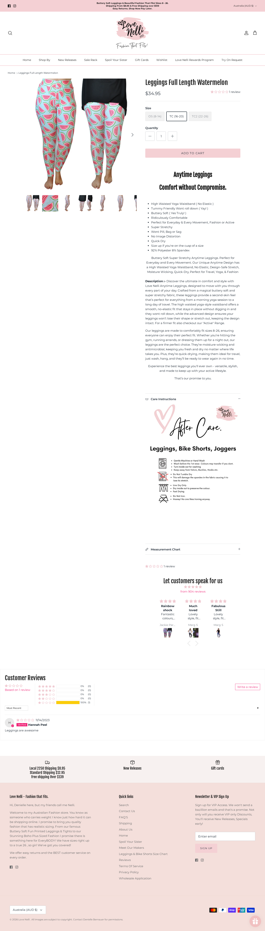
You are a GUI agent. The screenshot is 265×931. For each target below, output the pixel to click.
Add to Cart (192, 153)
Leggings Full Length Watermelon (38, 72)
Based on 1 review (17, 690)
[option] (81, 135)
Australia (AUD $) (244, 5)
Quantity (151, 128)
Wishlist (161, 60)
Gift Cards (142, 60)
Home (27, 60)
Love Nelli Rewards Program (194, 60)
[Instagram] (14, 5)
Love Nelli (24, 919)
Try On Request (232, 60)
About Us (125, 829)
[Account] (245, 33)
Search (124, 805)
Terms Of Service (131, 866)
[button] (220, 92)
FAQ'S (123, 817)
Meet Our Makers (131, 848)
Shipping (125, 823)
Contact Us (127, 811)
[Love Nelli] (132, 33)
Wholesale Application (135, 878)
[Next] (132, 135)
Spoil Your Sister (116, 60)
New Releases (67, 60)
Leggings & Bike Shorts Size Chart (143, 854)
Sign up (206, 848)
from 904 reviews (192, 591)
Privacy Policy (129, 872)
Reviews (125, 860)
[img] (193, 587)
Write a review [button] (247, 687)
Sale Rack (90, 60)
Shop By (44, 60)
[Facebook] (9, 5)
